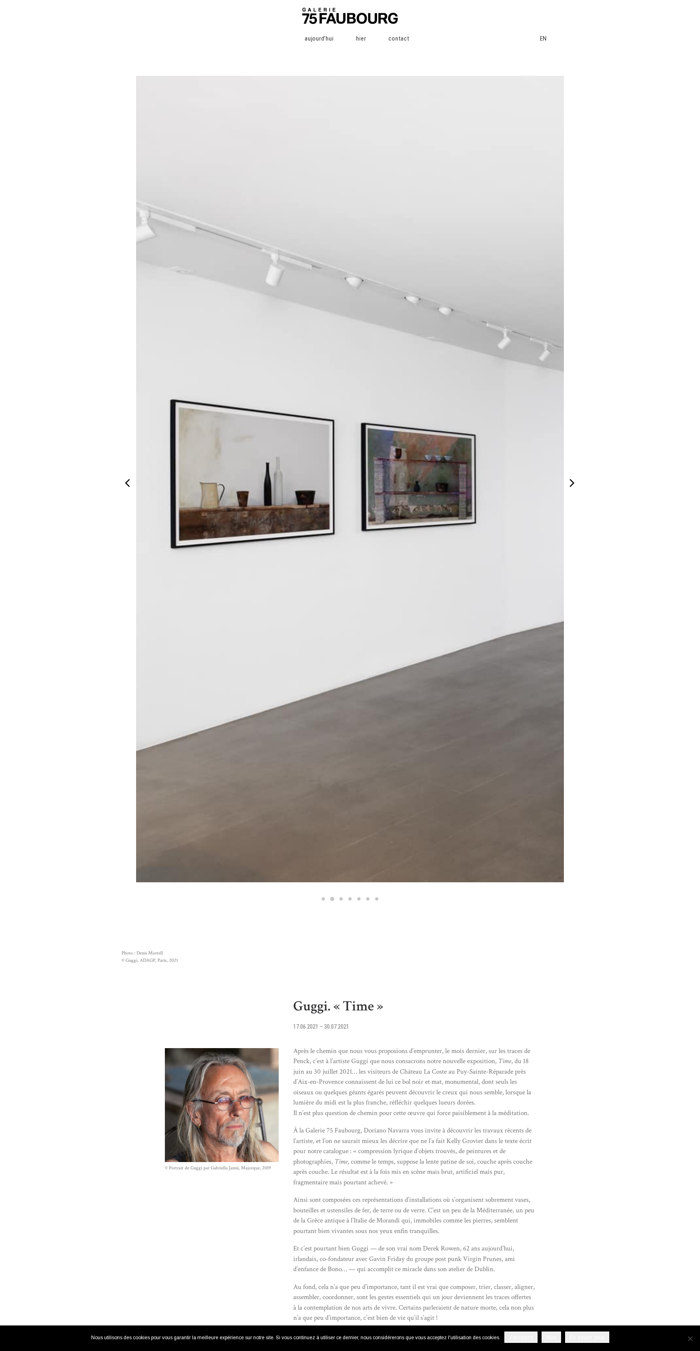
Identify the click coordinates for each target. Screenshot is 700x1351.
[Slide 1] (323, 899)
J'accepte (521, 1337)
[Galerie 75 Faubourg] (349, 16)
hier (361, 38)
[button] (479, 38)
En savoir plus (587, 1337)
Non (551, 1337)
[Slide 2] (332, 899)
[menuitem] (287, 38)
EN (543, 38)
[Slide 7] (376, 899)
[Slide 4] (350, 899)
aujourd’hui (319, 38)
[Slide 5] (358, 899)
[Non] (690, 1338)
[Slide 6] (367, 899)
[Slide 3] (341, 899)
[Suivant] (571, 502)
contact (398, 38)
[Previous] (127, 502)
